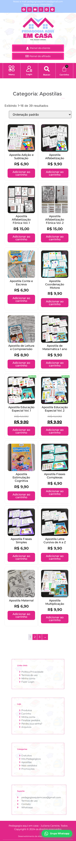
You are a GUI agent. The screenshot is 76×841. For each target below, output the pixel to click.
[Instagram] (29, 9)
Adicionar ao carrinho (21, 173)
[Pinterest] (46, 9)
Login (29, 74)
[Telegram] (52, 9)
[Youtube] (35, 9)
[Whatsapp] (41, 9)
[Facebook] (23, 9)
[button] (11, 68)
